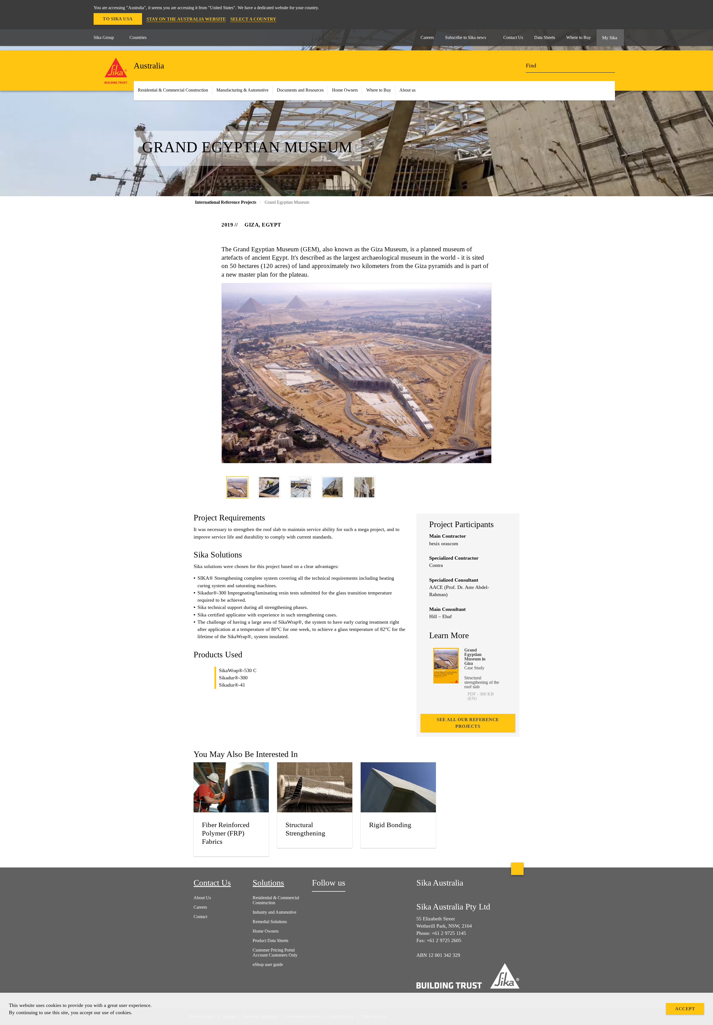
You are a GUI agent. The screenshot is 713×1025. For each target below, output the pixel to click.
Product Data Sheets (270, 940)
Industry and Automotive (274, 912)
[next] (488, 488)
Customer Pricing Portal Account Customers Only (275, 952)
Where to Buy (378, 90)
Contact (200, 916)
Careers (200, 907)
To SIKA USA (118, 18)
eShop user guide (268, 964)
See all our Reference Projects (468, 723)
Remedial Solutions (270, 921)
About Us (202, 897)
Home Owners (345, 90)
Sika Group (104, 37)
